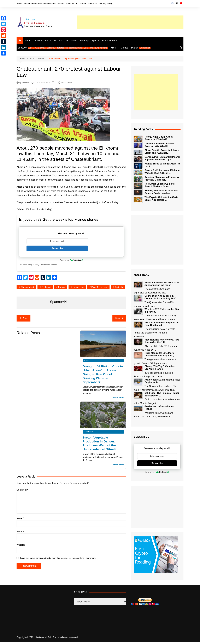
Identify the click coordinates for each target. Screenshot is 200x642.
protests (119, 287)
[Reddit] (3, 36)
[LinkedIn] (3, 47)
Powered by (64, 260)
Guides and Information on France (40, 3)
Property (84, 40)
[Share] (3, 53)
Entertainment (109, 40)
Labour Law (78, 287)
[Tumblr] (3, 41)
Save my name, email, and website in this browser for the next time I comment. (58, 558)
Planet (140, 47)
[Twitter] (3, 24)
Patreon (82, 3)
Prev (25, 318)
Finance (58, 40)
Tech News (71, 40)
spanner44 (24, 83)
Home (28, 40)
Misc (113, 47)
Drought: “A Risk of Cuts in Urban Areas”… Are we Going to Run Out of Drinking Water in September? (103, 374)
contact (61, 3)
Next (117, 318)
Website (21, 545)
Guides (124, 47)
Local (48, 40)
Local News (66, 83)
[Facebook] (3, 18)
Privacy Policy (105, 3)
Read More (118, 397)
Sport (94, 40)
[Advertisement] (130, 22)
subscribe (92, 3)
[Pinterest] (3, 30)
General (38, 40)
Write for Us (71, 3)
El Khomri (46, 287)
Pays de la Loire (99, 287)
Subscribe (57, 248)
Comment (22, 489)
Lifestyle (62, 47)
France (61, 287)
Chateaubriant (27, 287)
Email (20, 531)
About (19, 3)
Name (20, 518)
